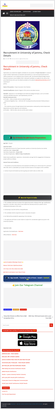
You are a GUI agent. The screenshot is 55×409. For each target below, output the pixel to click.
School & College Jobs (13, 380)
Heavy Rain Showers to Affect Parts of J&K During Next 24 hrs (15, 317)
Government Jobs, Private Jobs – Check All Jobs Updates (16, 362)
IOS (27, 279)
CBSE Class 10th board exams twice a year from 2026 (39, 317)
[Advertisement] (41, 5)
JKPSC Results (11, 377)
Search (51, 325)
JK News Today (37, 11)
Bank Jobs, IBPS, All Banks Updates (10, 356)
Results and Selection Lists (17, 15)
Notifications (27, 11)
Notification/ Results (20, 368)
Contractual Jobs (24, 380)
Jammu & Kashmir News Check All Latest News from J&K (16, 359)
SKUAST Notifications (14, 383)
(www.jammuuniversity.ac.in (42, 80)
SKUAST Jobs (5, 383)
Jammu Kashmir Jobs (15, 11)
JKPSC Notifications (20, 377)
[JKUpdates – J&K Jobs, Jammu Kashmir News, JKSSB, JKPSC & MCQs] (3, 13)
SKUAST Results (23, 383)
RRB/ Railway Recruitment (8, 368)
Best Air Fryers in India (29, 198)
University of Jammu (15, 58)
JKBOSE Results (5, 371)
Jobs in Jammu (16, 309)
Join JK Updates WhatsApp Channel (13, 262)
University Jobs (23, 309)
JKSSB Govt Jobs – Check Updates (10, 353)
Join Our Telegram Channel (29, 285)
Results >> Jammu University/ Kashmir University (14, 374)
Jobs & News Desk (24, 58)
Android (46, 278)
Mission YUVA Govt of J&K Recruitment (12, 265)
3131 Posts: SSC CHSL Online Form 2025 (13, 268)
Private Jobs (5, 380)
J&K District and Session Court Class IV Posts (14, 272)
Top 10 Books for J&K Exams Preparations (29, 138)
